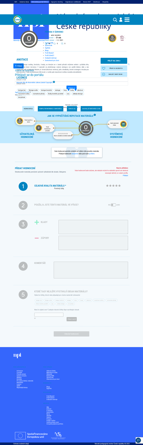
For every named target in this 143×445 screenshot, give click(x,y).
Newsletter (20, 382)
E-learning (49, 410)
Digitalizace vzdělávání (73, 2)
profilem (92, 154)
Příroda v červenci (54, 32)
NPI (15, 2)
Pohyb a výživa (51, 420)
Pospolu (49, 419)
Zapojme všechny (57, 2)
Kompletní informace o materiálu (50, 109)
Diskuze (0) (71, 109)
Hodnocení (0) (28, 109)
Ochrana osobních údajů (21, 444)
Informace (20, 371)
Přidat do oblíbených (116, 68)
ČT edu (58, 38)
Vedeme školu (24, 2)
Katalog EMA (50, 376)
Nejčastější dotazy (22, 387)
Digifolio (49, 388)
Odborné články (51, 371)
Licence (19, 384)
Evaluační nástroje (52, 399)
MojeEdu (105, 2)
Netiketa (19, 377)
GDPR (18, 386)
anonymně (75, 154)
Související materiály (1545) (91, 109)
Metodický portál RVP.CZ (40, 2)
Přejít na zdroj (114, 61)
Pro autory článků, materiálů (25, 381)
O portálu (19, 372)
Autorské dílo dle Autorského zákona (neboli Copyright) (34, 83)
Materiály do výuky (52, 372)
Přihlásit (125, 176)
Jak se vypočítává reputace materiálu (70, 115)
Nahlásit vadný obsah (115, 74)
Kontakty (19, 379)
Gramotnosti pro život (53, 379)
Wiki (48, 407)
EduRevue (96, 2)
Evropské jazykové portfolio (55, 424)
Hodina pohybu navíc (53, 422)
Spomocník (50, 377)
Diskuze (49, 409)
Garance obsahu (21, 376)
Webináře (49, 374)
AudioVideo (50, 412)
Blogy (48, 387)
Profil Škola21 (51, 396)
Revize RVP (87, 2)
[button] (119, 20)
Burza (48, 414)
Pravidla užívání (21, 374)
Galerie (49, 417)
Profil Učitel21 (51, 398)
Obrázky (49, 415)
